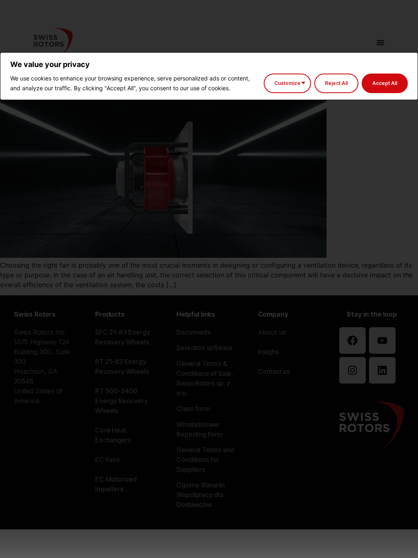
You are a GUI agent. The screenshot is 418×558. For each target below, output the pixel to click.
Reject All (336, 83)
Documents (193, 332)
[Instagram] (352, 370)
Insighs (268, 352)
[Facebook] (352, 340)
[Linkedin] (382, 370)
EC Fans (107, 459)
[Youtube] (382, 340)
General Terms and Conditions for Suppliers (205, 459)
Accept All (384, 83)
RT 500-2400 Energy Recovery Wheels (121, 401)
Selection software (204, 348)
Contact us (274, 371)
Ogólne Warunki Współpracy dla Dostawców (200, 495)
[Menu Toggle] (380, 42)
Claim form (192, 408)
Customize (287, 83)
